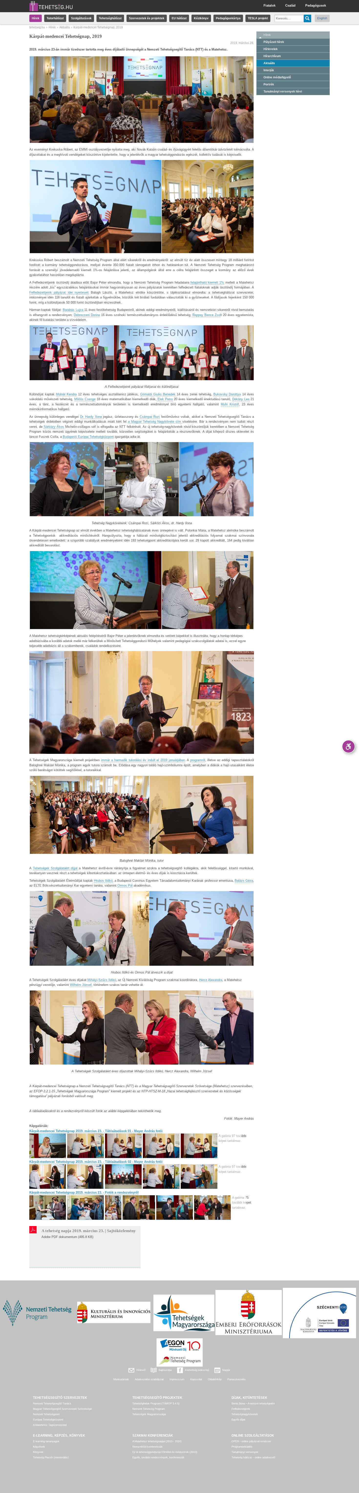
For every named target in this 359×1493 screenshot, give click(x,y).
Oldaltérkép (215, 1379)
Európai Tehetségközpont (48, 1419)
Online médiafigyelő (277, 77)
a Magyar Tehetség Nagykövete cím (155, 421)
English (322, 18)
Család (290, 5)
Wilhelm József (81, 985)
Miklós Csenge (84, 399)
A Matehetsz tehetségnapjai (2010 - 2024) (157, 1441)
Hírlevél (140, 1370)
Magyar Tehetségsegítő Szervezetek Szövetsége (62, 1408)
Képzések (39, 1446)
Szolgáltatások (81, 18)
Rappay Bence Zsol (206, 315)
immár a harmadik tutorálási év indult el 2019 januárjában (143, 760)
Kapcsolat (196, 1379)
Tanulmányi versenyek (245, 1452)
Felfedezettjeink (241, 1408)
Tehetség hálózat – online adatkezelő (253, 1457)
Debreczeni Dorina (87, 315)
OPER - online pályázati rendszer (251, 1441)
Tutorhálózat (55, 18)
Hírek (35, 18)
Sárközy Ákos (54, 427)
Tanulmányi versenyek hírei (283, 91)
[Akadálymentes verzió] (348, 746)
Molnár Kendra (66, 394)
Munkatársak (121, 1379)
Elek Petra (165, 399)
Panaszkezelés (236, 1379)
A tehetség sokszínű (197, 1370)
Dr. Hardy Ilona (91, 417)
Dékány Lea (240, 399)
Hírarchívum (272, 56)
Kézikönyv (201, 18)
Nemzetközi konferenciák (147, 1446)
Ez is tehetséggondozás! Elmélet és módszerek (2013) (164, 1452)
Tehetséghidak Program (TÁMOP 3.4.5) (156, 1403)
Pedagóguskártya (228, 18)
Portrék (269, 84)
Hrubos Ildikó (103, 880)
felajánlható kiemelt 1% (207, 282)
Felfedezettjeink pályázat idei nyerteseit (59, 292)
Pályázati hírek (274, 42)
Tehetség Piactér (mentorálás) (51, 1457)
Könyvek (38, 1452)
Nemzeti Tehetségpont (46, 1414)
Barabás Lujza (73, 310)
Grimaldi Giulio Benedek (157, 394)
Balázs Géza (244, 880)
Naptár (226, 1370)
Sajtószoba (165, 1370)
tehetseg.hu (37, 27)
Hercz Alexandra (210, 980)
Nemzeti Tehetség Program (148, 1408)
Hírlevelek (271, 49)
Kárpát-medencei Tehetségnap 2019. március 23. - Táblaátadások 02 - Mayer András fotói (96, 1162)
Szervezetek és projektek (146, 18)
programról (197, 760)
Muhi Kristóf (230, 404)
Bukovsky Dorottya (227, 394)
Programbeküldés (242, 1446)
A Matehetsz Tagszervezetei (50, 1424)
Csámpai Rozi (150, 417)
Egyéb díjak (238, 1419)
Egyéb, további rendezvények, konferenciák (158, 1457)
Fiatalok (269, 5)
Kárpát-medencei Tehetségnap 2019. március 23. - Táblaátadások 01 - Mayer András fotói (96, 1131)
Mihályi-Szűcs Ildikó (101, 980)
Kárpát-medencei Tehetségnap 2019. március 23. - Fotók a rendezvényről (84, 1192)
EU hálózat (179, 18)
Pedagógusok (315, 5)
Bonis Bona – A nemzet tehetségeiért (253, 1403)
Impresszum (176, 1379)
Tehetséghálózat (110, 18)
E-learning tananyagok (46, 1441)
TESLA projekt (258, 18)
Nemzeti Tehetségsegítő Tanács (52, 1403)
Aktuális (64, 27)
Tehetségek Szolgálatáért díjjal (55, 868)
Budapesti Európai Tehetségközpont (88, 437)
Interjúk (269, 70)
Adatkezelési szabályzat (149, 1379)
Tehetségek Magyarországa (149, 1414)
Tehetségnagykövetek (245, 1414)
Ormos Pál (125, 885)
